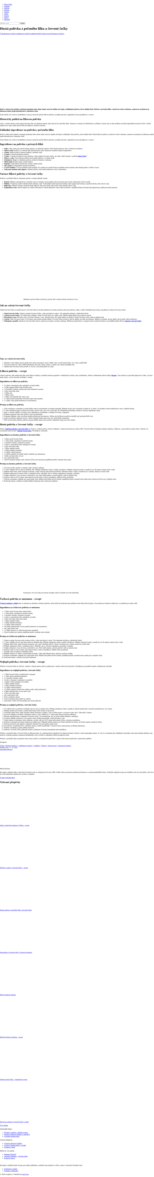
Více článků (4, 1125)
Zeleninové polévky (57, 34)
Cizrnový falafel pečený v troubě (15, 1145)
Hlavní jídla (8, 4)
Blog (13, 778)
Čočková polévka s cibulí (9, 603)
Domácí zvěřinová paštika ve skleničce (17, 1134)
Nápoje (6, 12)
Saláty (6, 14)
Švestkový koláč (9, 1147)
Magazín (7, 19)
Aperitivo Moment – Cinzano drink (16, 1156)
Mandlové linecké (10, 1154)
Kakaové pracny (9, 1158)
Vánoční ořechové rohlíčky (13, 1143)
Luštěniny (33, 34)
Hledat (23, 23)
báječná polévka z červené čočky (16, 429)
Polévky (7, 8)
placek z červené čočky (133, 321)
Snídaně (7, 6)
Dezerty (6, 10)
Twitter (2, 778)
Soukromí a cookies (10, 1169)
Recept (10, 749)
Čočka (2, 34)
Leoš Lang (25, 1174)
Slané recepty (46, 34)
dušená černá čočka (24, 431)
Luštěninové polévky (23, 34)
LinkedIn (8, 778)
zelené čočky (82, 156)
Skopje (113, 375)
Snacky (6, 16)
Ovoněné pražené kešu (11, 1136)
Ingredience (4, 749)
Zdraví (6, 18)
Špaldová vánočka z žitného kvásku (16, 1132)
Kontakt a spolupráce (11, 1171)
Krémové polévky (10, 34)
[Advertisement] (77, 339)
